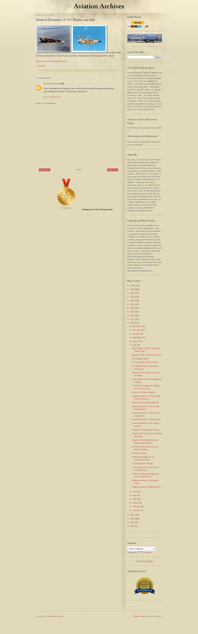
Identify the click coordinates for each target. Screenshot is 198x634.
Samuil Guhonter (51, 83)
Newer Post (44, 170)
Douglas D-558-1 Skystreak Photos (146, 355)
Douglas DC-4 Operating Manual (145, 430)
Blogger (150, 561)
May (134, 495)
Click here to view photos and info (51, 61)
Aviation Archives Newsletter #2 (145, 403)
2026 (132, 286)
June (135, 491)
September (137, 337)
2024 (132, 293)
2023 (132, 297)
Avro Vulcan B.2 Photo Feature (145, 362)
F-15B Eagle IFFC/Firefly (142, 463)
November (137, 330)
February (136, 506)
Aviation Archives (57, 616)
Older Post (112, 170)
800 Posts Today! (139, 453)
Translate (147, 552)
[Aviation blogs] (66, 209)
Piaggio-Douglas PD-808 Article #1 (146, 487)
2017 (132, 319)
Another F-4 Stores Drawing (143, 392)
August (136, 341)
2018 (132, 315)
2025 (132, 289)
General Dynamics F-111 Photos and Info (65, 19)
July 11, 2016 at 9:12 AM (51, 97)
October (136, 334)
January (136, 510)
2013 (132, 522)
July (134, 345)
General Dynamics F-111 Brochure (146, 419)
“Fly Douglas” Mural (140, 359)
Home (78, 169)
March (135, 503)
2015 (132, 515)
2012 (132, 526)
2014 (132, 519)
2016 (132, 323)
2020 (132, 308)
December (137, 326)
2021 (132, 304)
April (134, 499)
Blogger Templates (139, 616)
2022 (132, 301)
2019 (132, 312)
